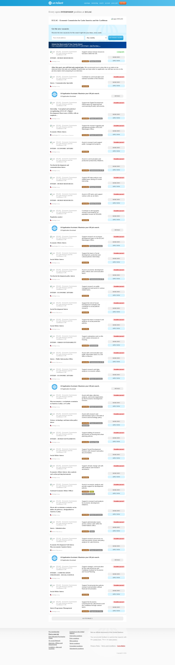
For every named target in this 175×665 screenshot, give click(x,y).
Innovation (85, 425)
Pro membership (54, 632)
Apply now (116, 60)
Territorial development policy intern (62, 276)
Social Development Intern (59, 309)
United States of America (67, 135)
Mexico (60, 312)
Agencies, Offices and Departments (56, 643)
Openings (87, 3)
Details (117, 96)
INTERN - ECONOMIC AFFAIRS (61, 148)
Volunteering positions (77, 648)
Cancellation (121, 646)
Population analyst (56, 217)
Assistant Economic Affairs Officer (61, 491)
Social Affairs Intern (57, 259)
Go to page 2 (87, 618)
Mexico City (55, 312)
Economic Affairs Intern (58, 132)
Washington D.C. (56, 135)
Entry (91, 491)
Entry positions (74, 638)
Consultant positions (76, 646)
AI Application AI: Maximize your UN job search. (79, 93)
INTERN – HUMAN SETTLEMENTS (62, 439)
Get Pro (122, 3)
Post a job (115, 3)
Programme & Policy (96, 611)
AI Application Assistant (68, 96)
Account (107, 3)
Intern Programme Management (61, 608)
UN (65, 55)
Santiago (54, 61)
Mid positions (74, 641)
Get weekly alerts (115, 37)
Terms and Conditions (108, 646)
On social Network (54, 640)
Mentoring (94, 3)
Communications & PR (96, 170)
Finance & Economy (96, 118)
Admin (92, 531)
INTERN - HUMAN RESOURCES (61, 58)
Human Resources (95, 61)
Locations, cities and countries (55, 647)
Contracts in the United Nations (77, 632)
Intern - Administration (58, 528)
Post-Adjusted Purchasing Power (57, 637)
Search (101, 3)
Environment (94, 345)
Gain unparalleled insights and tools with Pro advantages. (76, 45)
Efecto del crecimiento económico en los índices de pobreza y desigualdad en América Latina (63, 509)
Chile (58, 61)
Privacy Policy (95, 646)
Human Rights (94, 442)
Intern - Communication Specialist (61, 83)
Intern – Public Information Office (61, 359)
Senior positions (75, 643)
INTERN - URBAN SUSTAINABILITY (63, 342)
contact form (97, 639)
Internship (85, 61)
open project (113, 639)
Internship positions (76, 636)
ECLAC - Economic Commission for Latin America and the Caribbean (66, 53)
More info (116, 57)
